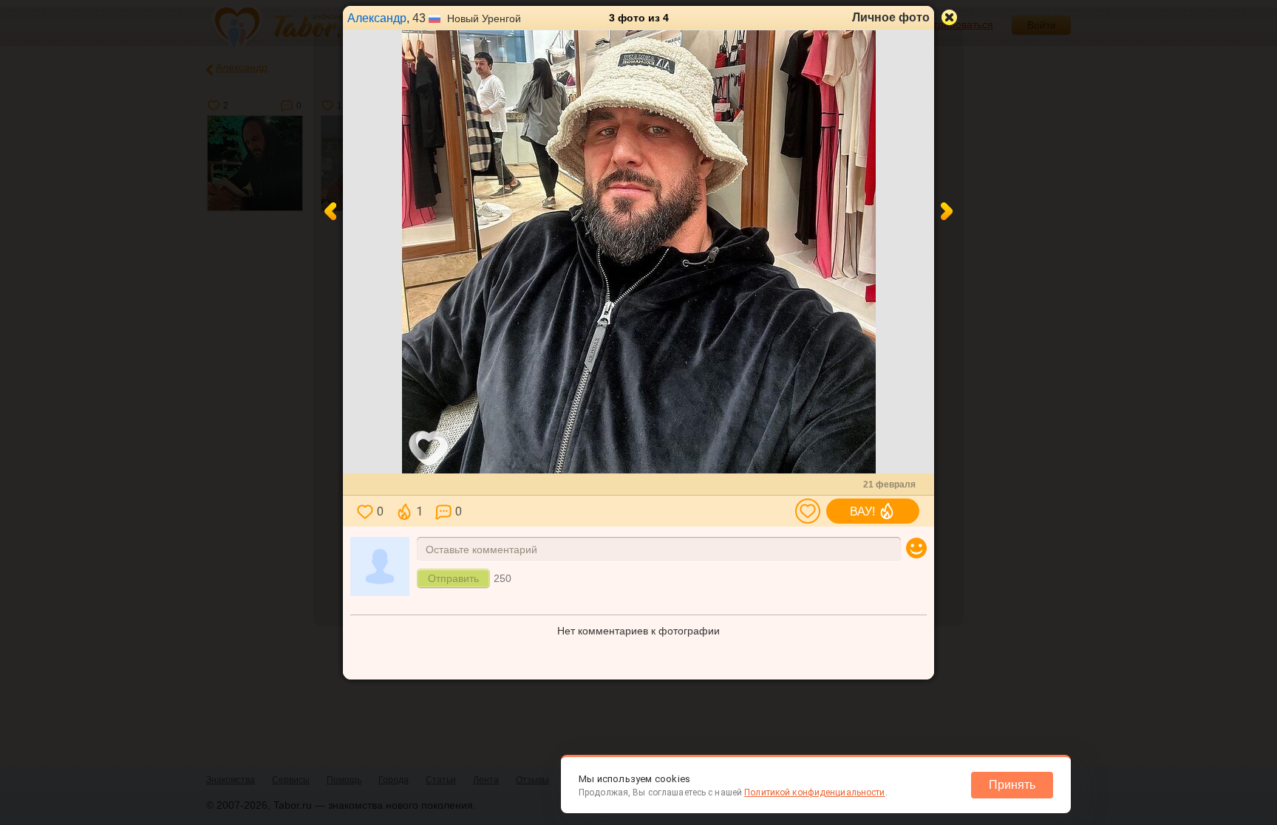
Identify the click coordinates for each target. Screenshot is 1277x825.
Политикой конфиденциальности (814, 792)
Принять (1012, 784)
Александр (376, 18)
